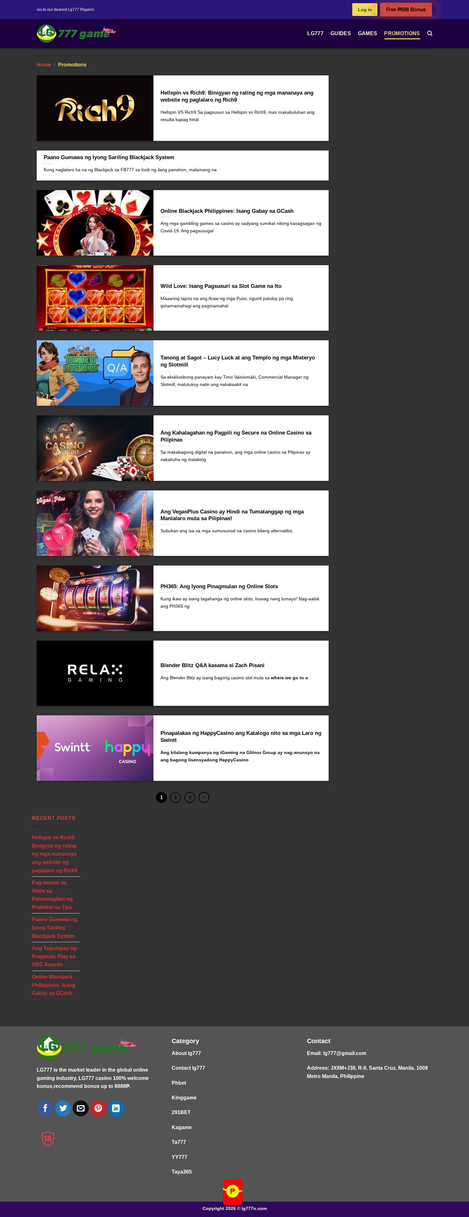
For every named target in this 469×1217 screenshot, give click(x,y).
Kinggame (184, 1097)
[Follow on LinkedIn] (116, 1108)
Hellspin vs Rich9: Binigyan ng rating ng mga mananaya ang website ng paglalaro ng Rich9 (55, 854)
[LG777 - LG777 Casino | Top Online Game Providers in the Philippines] (76, 33)
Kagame (182, 1127)
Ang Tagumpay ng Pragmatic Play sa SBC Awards (54, 956)
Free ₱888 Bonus (406, 9)
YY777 (179, 1157)
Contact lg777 (188, 1068)
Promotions (402, 33)
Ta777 (179, 1142)
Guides (341, 33)
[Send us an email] (81, 1108)
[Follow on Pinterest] (98, 1108)
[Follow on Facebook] (45, 1108)
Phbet (179, 1083)
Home (44, 64)
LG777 (315, 33)
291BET (181, 1112)
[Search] (429, 33)
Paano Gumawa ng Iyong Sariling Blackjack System (55, 928)
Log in (365, 9)
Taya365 (182, 1172)
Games (367, 33)
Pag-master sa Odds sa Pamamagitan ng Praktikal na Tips (52, 895)
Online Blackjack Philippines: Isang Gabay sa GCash (53, 985)
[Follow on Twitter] (63, 1108)
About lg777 (186, 1053)
